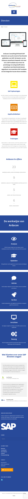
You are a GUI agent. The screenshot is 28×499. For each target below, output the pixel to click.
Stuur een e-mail (8, 469)
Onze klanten (4, 451)
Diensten (3, 448)
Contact (3, 453)
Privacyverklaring (5, 455)
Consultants (4, 450)
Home (2, 26)
